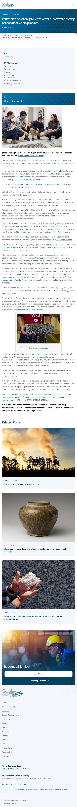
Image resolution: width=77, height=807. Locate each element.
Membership (7, 719)
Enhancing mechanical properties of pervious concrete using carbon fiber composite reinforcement (36, 397)
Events (4, 703)
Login (4, 740)
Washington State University (31, 155)
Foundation (6, 732)
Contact (5, 727)
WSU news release (64, 240)
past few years (38, 258)
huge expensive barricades (30, 179)
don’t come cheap (29, 187)
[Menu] (73, 5)
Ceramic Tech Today (26, 35)
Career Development (10, 715)
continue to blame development (47, 184)
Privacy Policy (7, 748)
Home (4, 35)
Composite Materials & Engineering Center (51, 223)
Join (3, 744)
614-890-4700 (23, 769)
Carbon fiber (7, 244)
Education (6, 711)
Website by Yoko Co (9, 804)
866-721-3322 (8, 769)
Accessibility (7, 752)
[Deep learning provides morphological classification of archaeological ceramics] (38, 517)
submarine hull (12, 247)
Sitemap (5, 756)
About (4, 723)
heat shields (7, 250)
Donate (5, 736)
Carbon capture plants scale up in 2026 (21, 484)
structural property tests (37, 354)
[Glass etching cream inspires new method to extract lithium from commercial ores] (38, 585)
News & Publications (13, 35)
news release (32, 290)
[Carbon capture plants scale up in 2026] (38, 453)
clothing (61, 247)
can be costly (18, 271)
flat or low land (54, 171)
